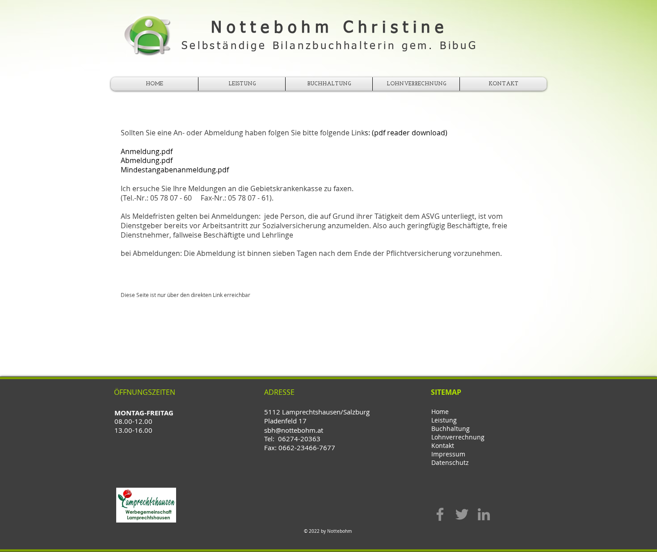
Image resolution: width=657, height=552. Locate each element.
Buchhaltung (450, 428)
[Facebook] (440, 514)
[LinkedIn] (484, 514)
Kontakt (442, 445)
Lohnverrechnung (457, 437)
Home (440, 411)
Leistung (444, 420)
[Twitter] (462, 514)
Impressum (448, 454)
